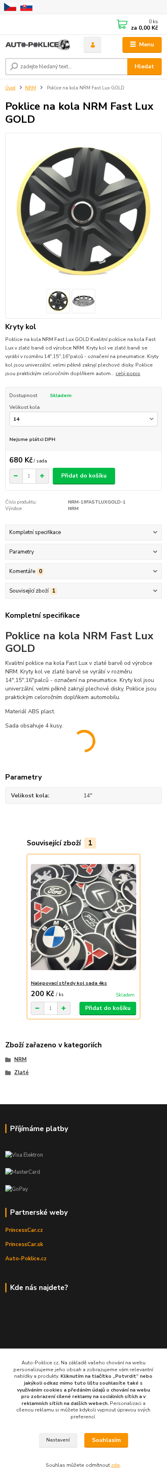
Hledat (144, 66)
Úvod (10, 88)
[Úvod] (38, 45)
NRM (30, 88)
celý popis (128, 373)
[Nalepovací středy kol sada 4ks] (84, 917)
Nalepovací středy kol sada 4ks (69, 983)
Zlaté (21, 1072)
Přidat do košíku (84, 476)
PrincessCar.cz (24, 1230)
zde (115, 1465)
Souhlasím (106, 1440)
